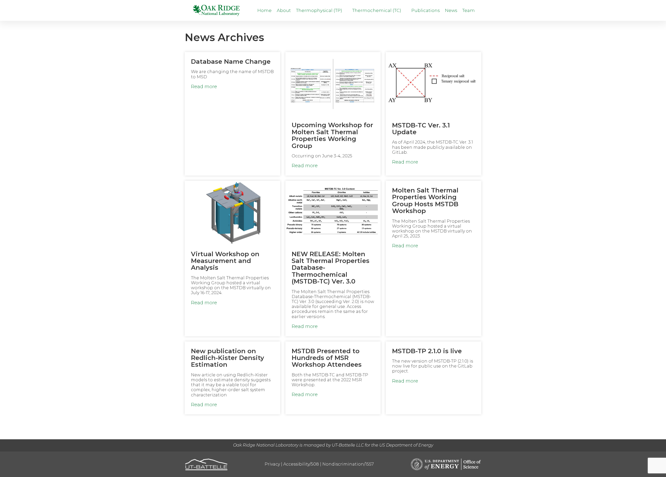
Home (264, 10)
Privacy (272, 464)
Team (468, 10)
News (451, 10)
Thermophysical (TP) (319, 10)
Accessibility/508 (301, 464)
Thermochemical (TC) (377, 10)
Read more (204, 86)
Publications (425, 10)
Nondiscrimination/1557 (348, 464)
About (284, 10)
